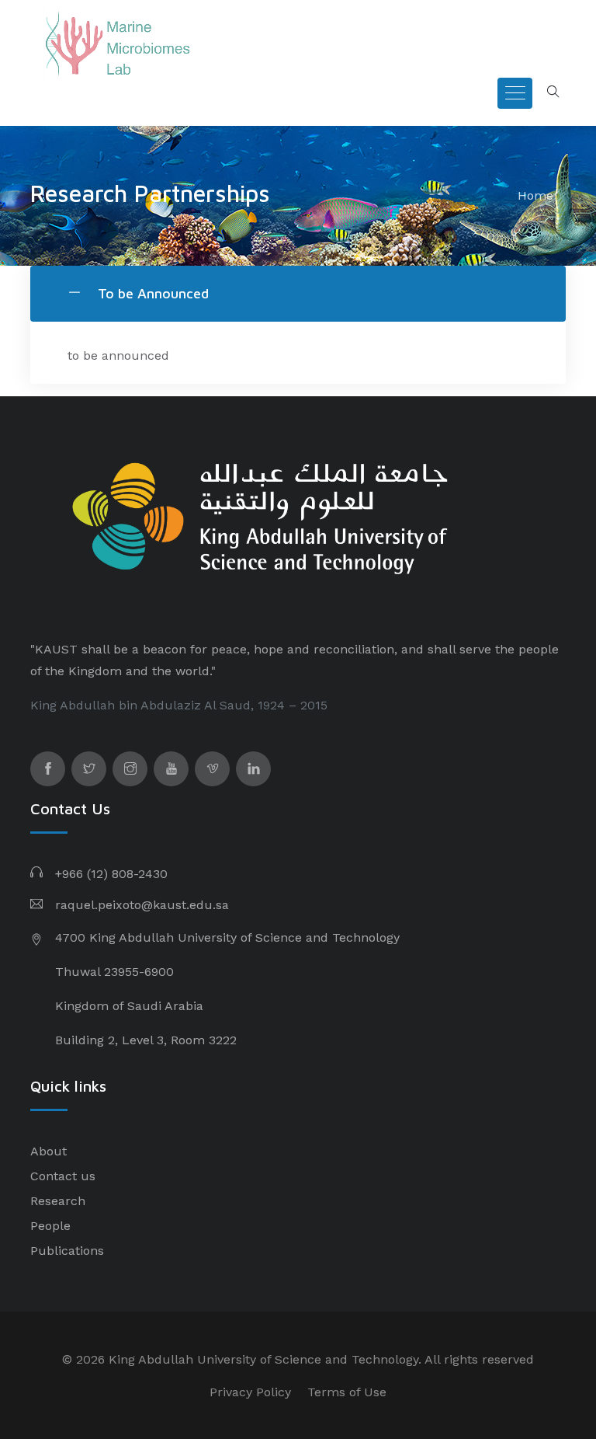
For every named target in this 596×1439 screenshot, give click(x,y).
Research (57, 1200)
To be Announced (151, 293)
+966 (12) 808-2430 (111, 873)
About (48, 1151)
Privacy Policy (250, 1392)
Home (535, 195)
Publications (67, 1250)
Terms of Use (346, 1392)
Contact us (62, 1176)
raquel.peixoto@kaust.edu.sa (142, 904)
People (50, 1225)
